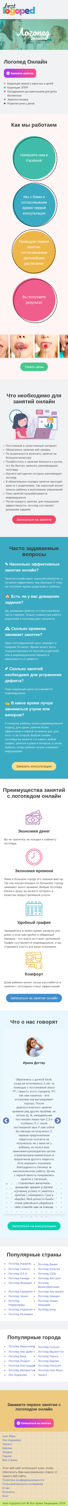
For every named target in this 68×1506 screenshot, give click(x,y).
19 (36, 1188)
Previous (6, 1121)
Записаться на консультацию (34, 1226)
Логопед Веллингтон (21, 1370)
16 (21, 1188)
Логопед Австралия (51, 1291)
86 (26, 1216)
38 (11, 1197)
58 (51, 1202)
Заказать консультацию (34, 766)
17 (26, 1188)
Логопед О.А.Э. (17, 1273)
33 (46, 1193)
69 (46, 1207)
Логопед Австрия (49, 1278)
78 (31, 1211)
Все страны (9, 1460)
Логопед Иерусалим (21, 1346)
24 (61, 1188)
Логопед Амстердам (21, 1365)
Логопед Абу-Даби (20, 1351)
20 (41, 1188)
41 (26, 1197)
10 (51, 1183)
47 (56, 1197)
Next (57, 1121)
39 (16, 1197)
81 (46, 1211)
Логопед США (47, 1273)
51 (16, 1202)
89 (41, 1216)
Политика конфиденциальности (23, 1480)
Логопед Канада (18, 1278)
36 (61, 1193)
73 (6, 1211)
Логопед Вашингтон (51, 1351)
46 (51, 1197)
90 (46, 1216)
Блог (5, 1496)
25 (6, 1193)
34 (51, 1193)
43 (36, 1197)
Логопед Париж (48, 1356)
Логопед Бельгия (49, 1269)
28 (21, 1193)
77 (26, 1211)
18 (31, 1188)
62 (11, 1207)
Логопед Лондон (19, 1361)
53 (26, 1202)
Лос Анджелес (17, 1374)
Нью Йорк (9, 1436)
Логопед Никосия (49, 1365)
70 (51, 1207)
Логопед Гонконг (19, 1269)
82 (51, 1211)
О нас (6, 1488)
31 (36, 1193)
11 (56, 1183)
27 (16, 1193)
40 (21, 1197)
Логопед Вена (17, 1356)
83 (56, 1211)
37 (6, 1197)
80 (41, 1211)
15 (16, 1188)
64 (21, 1207)
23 (56, 1188)
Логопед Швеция (49, 1296)
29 (26, 1193)
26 (11, 1193)
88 (36, 1216)
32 (41, 1193)
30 (31, 1193)
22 (51, 1188)
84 (61, 1211)
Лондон (7, 1452)
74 (11, 1211)
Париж (6, 1456)
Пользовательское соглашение (22, 1484)
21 (46, 1188)
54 (31, 1202)
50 (11, 1202)
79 (36, 1211)
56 (41, 1202)
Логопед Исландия (20, 1314)
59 (56, 1202)
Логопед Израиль (19, 1263)
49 (6, 1202)
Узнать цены (34, 367)
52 (21, 1202)
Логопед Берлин (48, 1361)
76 (21, 1211)
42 (31, 1197)
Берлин (7, 1448)
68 (41, 1207)
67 (36, 1207)
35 (56, 1193)
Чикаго (42, 1374)
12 (61, 1183)
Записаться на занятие (34, 519)
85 (21, 1216)
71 (56, 1207)
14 (11, 1188)
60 (61, 1202)
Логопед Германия (20, 1291)
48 (61, 1197)
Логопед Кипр (47, 1309)
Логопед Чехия (18, 1296)
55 (36, 1202)
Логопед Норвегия (20, 1309)
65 (26, 1207)
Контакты (8, 1492)
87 (31, 1216)
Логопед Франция (20, 1283)
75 (16, 1211)
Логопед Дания (48, 1264)
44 (41, 1197)
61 (6, 1207)
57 (46, 1202)
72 (61, 1207)
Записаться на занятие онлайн (34, 998)
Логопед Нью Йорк (50, 1370)
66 (31, 1207)
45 (46, 1197)
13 (6, 1188)
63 (16, 1207)
